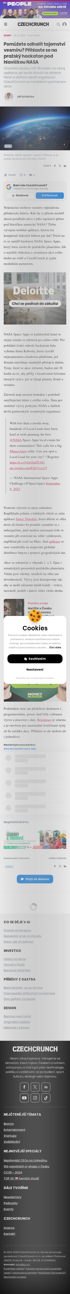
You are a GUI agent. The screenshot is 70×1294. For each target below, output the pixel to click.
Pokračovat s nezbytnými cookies (35, 678)
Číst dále (55, 647)
